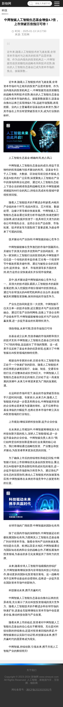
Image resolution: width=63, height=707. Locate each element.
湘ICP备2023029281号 (39, 689)
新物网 (6, 3)
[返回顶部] (55, 632)
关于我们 (31, 670)
